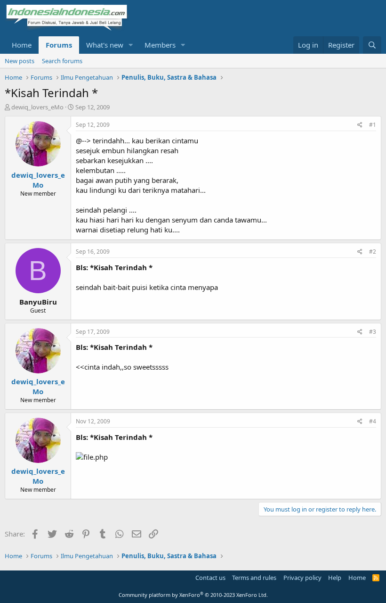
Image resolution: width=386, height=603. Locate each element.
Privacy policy (302, 577)
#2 (372, 252)
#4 (372, 421)
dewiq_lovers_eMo (37, 107)
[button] (130, 45)
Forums (59, 45)
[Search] (372, 45)
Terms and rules (254, 577)
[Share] (360, 125)
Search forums (62, 61)
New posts (19, 61)
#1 (372, 125)
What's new (104, 45)
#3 (372, 332)
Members (160, 45)
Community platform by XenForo (193, 594)
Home (22, 45)
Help (334, 577)
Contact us (210, 577)
